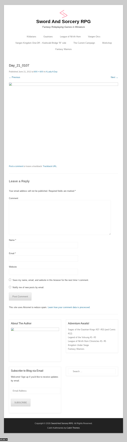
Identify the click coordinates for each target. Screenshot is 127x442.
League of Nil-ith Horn (70, 36)
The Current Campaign (84, 43)
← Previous (14, 77)
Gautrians (48, 36)
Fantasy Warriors (63, 49)
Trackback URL (50, 166)
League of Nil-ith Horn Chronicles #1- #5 (87, 341)
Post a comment (16, 166)
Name (12, 240)
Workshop (107, 43)
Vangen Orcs (94, 36)
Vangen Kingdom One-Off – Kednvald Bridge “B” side (40, 43)
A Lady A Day (51, 72)
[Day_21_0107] (63, 123)
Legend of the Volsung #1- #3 (82, 337)
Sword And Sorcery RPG (63, 21)
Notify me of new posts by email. (28, 287)
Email (12, 253)
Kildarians (31, 36)
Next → (114, 77)
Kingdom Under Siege (78, 345)
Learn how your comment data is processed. (69, 307)
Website (13, 267)
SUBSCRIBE (20, 402)
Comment (13, 198)
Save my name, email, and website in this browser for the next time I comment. (51, 280)
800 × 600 (38, 72)
